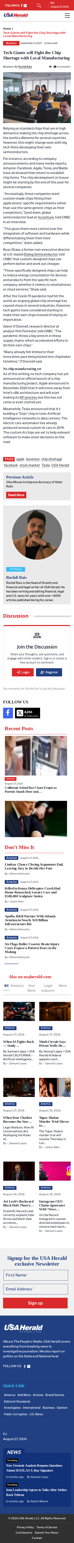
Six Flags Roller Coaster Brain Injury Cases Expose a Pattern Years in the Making (32, 948)
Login (23, 672)
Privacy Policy (25, 1527)
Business (11, 43)
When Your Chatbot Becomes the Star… (17, 1120)
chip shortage (51, 459)
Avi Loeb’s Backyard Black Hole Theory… (18, 1203)
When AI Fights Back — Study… (18, 1044)
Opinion (62, 1407)
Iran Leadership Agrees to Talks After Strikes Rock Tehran (36, 1492)
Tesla (46, 465)
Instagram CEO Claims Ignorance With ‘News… (52, 1205)
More (63, 985)
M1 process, (28, 397)
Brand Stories (54, 1395)
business (33, 459)
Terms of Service (46, 1527)
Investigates (12, 1407)
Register (49, 672)
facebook (11, 465)
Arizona (38, 1395)
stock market (30, 465)
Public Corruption (15, 1414)
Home (7, 28)
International (31, 1407)
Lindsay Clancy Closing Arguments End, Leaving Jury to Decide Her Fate (34, 866)
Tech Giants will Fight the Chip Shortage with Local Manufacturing (34, 34)
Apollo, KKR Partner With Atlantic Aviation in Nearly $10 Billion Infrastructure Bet (30, 920)
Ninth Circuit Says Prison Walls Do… (52, 1044)
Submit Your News (46, 1532)
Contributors (24, 1532)
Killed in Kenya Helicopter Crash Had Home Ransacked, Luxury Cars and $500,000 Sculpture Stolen (32, 892)
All (6, 985)
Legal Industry (48, 987)
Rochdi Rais (25, 67)
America (17, 985)
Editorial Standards (17, 1401)
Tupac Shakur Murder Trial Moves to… (54, 1121)
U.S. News (36, 1414)
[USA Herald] (16, 15)
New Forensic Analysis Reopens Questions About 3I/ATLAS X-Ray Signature (34, 1468)
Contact (37, 1538)
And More (31, 987)
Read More (16, 495)
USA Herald (60, 465)
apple (20, 459)
